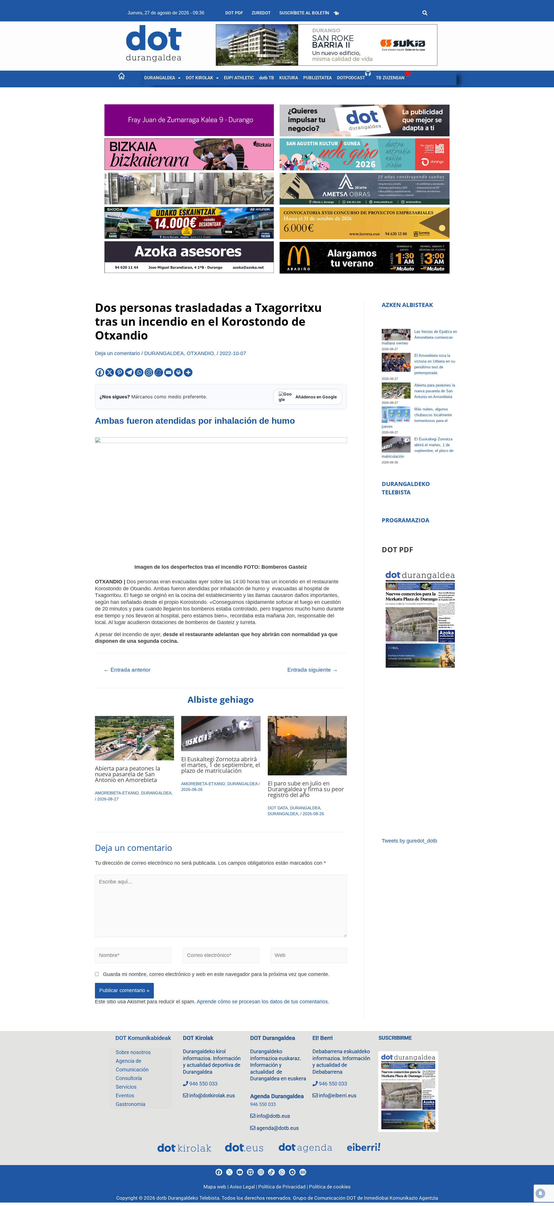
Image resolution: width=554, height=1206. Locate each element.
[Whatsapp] (139, 372)
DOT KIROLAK (199, 77)
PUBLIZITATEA (317, 77)
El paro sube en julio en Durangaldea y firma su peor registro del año (306, 789)
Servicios (126, 1087)
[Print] (178, 372)
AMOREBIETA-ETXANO (117, 793)
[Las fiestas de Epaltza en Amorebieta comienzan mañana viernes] (396, 334)
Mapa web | (216, 1187)
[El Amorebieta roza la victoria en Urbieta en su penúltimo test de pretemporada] (396, 362)
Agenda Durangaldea (277, 1096)
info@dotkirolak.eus (212, 1095)
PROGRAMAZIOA (405, 520)
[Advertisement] (420, 754)
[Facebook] (100, 372)
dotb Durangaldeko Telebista (187, 1198)
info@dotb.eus (273, 1116)
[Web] (309, 956)
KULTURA (288, 77)
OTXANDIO (200, 353)
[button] (162, 78)
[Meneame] (158, 372)
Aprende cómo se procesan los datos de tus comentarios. (263, 1002)
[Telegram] (129, 372)
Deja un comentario (117, 353)
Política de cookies (330, 1187)
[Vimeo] (250, 1172)
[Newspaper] (303, 1172)
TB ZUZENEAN (390, 77)
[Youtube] (240, 1172)
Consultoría (129, 1078)
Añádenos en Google (316, 396)
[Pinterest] (119, 372)
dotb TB (266, 77)
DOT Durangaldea (272, 1037)
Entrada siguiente (312, 670)
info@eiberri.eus (337, 1095)
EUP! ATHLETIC (239, 77)
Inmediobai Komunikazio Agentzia (401, 1198)
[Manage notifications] (540, 1193)
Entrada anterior (127, 670)
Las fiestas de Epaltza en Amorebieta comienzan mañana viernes (419, 337)
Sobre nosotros (133, 1052)
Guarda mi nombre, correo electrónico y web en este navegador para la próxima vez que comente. (216, 974)
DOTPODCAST (351, 77)
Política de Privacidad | (283, 1187)
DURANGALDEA (159, 77)
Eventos (125, 1095)
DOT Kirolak (198, 1037)
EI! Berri (322, 1037)
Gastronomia (130, 1104)
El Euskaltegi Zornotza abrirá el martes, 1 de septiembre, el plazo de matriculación (220, 765)
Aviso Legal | (244, 1187)
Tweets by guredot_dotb (409, 841)
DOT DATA (278, 808)
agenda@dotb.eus (278, 1128)
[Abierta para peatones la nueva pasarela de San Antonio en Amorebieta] (396, 390)
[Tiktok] (271, 1172)
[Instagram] (149, 372)
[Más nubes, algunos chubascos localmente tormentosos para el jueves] (396, 414)
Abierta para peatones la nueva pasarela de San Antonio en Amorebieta (127, 774)
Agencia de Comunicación (132, 1065)
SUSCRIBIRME (395, 1038)
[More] (188, 372)
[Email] (168, 372)
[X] (109, 372)
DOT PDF (234, 13)
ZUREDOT (261, 13)
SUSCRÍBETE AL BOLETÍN (304, 13)
